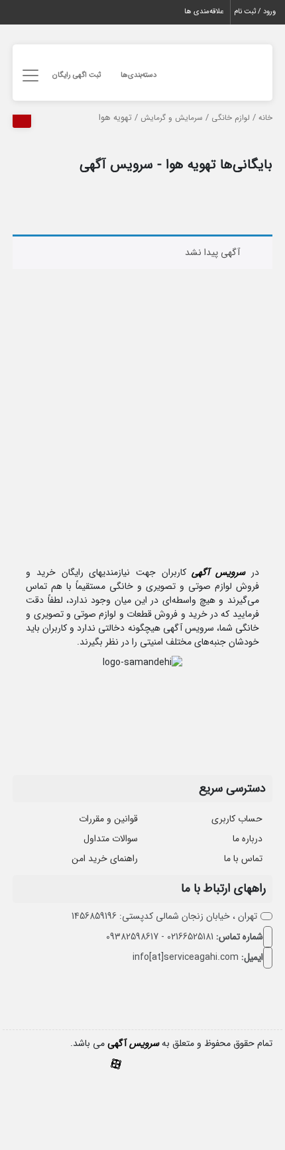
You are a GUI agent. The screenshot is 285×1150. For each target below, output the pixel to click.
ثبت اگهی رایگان (76, 75)
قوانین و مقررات (108, 818)
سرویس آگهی (218, 572)
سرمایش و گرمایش (172, 118)
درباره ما (247, 838)
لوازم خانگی (230, 118)
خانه (265, 118)
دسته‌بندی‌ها (138, 75)
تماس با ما (243, 858)
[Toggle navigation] (28, 75)
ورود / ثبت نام (255, 11)
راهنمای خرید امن (105, 858)
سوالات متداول (111, 838)
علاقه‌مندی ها (203, 11)
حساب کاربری (236, 818)
